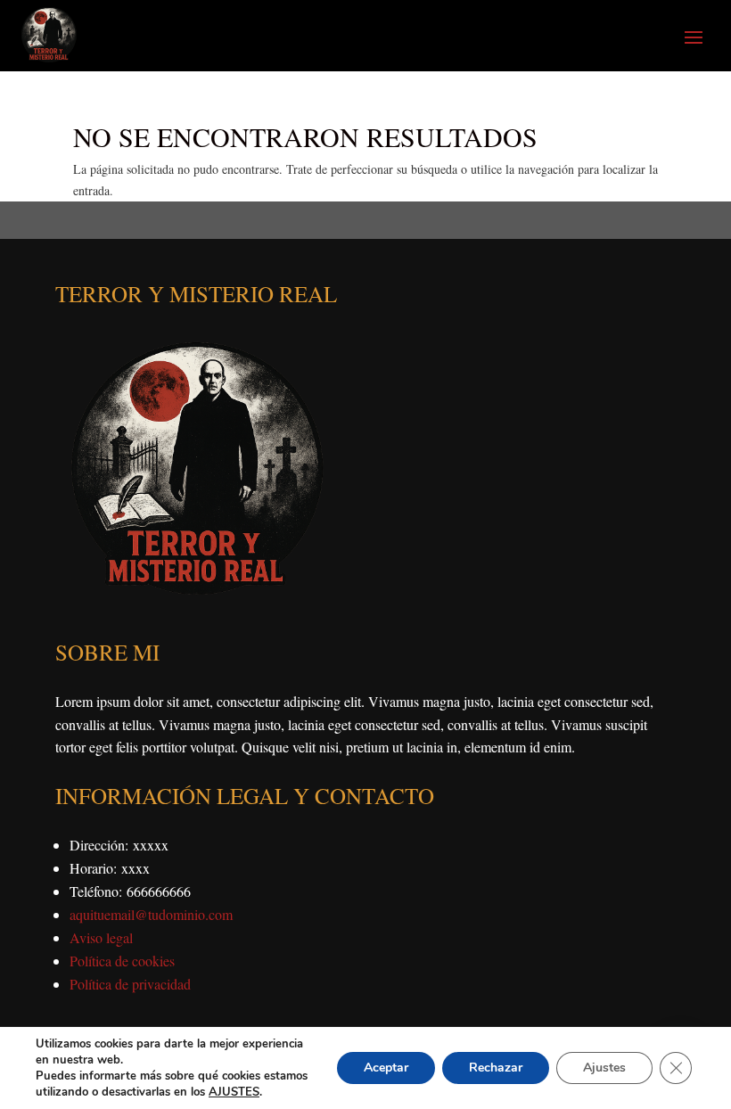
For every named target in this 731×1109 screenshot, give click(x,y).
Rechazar (495, 1067)
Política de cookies (122, 960)
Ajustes (604, 1067)
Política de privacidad (130, 983)
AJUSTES (234, 1092)
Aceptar (386, 1067)
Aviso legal (101, 937)
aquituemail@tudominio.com (151, 914)
